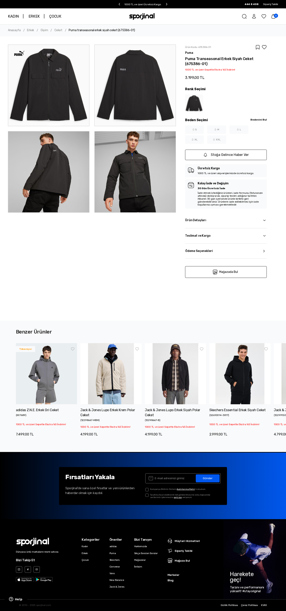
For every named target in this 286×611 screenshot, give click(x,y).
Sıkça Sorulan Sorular (146, 553)
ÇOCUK (55, 16)
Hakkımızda (140, 546)
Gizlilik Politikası (229, 605)
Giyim (44, 30)
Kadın (85, 546)
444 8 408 (252, 4)
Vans (112, 573)
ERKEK (34, 16)
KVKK (264, 605)
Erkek (30, 30)
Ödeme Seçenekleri (199, 251)
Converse (115, 566)
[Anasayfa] (142, 16)
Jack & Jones (117, 586)
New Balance (117, 580)
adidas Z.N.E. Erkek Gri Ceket (37, 410)
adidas (113, 546)
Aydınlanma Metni (186, 489)
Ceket (58, 30)
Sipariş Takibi (270, 4)
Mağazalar (140, 559)
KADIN (13, 16)
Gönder (208, 478)
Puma (113, 553)
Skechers (115, 559)
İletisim (138, 566)
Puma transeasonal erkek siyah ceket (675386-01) (102, 30)
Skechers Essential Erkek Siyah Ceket (237, 410)
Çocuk (85, 559)
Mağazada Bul (228, 272)
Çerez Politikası (249, 605)
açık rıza (178, 497)
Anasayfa (14, 30)
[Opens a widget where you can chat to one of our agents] (15, 599)
